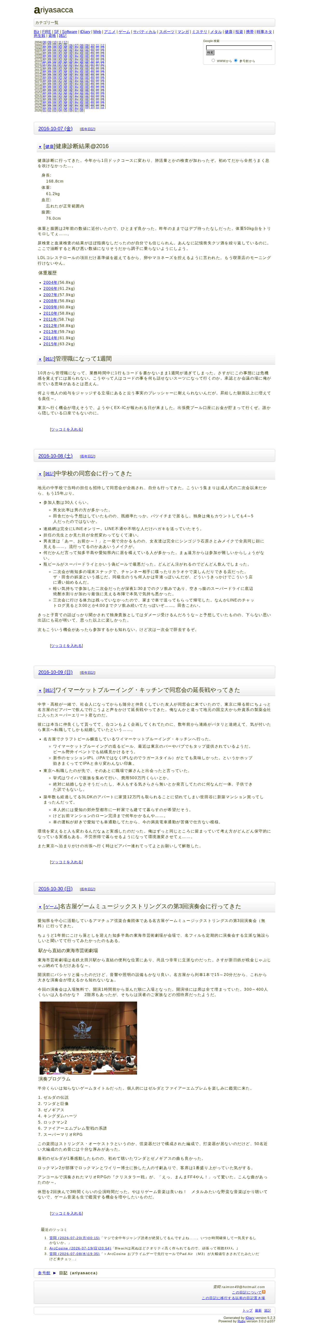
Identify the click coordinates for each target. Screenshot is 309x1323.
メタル (216, 32)
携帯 (250, 32)
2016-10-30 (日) (55, 888)
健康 (228, 32)
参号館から (247, 61)
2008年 (50, 301)
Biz (36, 32)
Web (97, 32)
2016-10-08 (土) (55, 455)
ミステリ (199, 32)
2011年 (50, 319)
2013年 (50, 332)
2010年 (50, 313)
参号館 (44, 1273)
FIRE (46, 32)
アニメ (110, 32)
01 (44, 45)
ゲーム (124, 32)
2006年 (50, 288)
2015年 (50, 344)
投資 (239, 32)
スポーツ (167, 32)
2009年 (50, 307)
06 (71, 45)
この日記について (247, 1292)
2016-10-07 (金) (55, 128)
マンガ (183, 32)
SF (56, 32)
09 (49, 42)
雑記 (63, 36)
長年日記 (87, 129)
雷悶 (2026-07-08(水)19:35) (74, 1254)
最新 (258, 1310)
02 (49, 45)
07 (76, 45)
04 (60, 45)
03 (54, 45)
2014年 (50, 338)
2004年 (50, 282)
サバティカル (144, 32)
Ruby (242, 1321)
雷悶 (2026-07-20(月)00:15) (74, 1238)
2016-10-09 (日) (55, 672)
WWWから (224, 61)
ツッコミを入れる (66, 429)
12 (65, 42)
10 (54, 42)
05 (65, 45)
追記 (267, 1310)
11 (60, 42)
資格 (52, 36)
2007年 (50, 295)
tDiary (85, 32)
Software (69, 32)
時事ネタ (264, 32)
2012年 (50, 326)
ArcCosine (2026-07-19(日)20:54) (80, 1248)
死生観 (39, 36)
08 (44, 42)
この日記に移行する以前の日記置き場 (233, 1298)
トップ (247, 1310)
